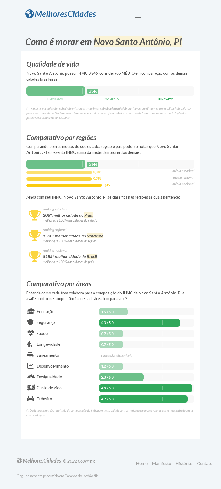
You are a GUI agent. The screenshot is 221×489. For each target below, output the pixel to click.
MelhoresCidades (65, 13)
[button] (143, 463)
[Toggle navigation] (138, 15)
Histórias (184, 463)
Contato (204, 463)
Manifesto (161, 463)
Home (142, 463)
